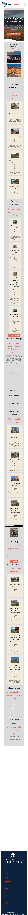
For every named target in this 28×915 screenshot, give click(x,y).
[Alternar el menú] (25, 4)
